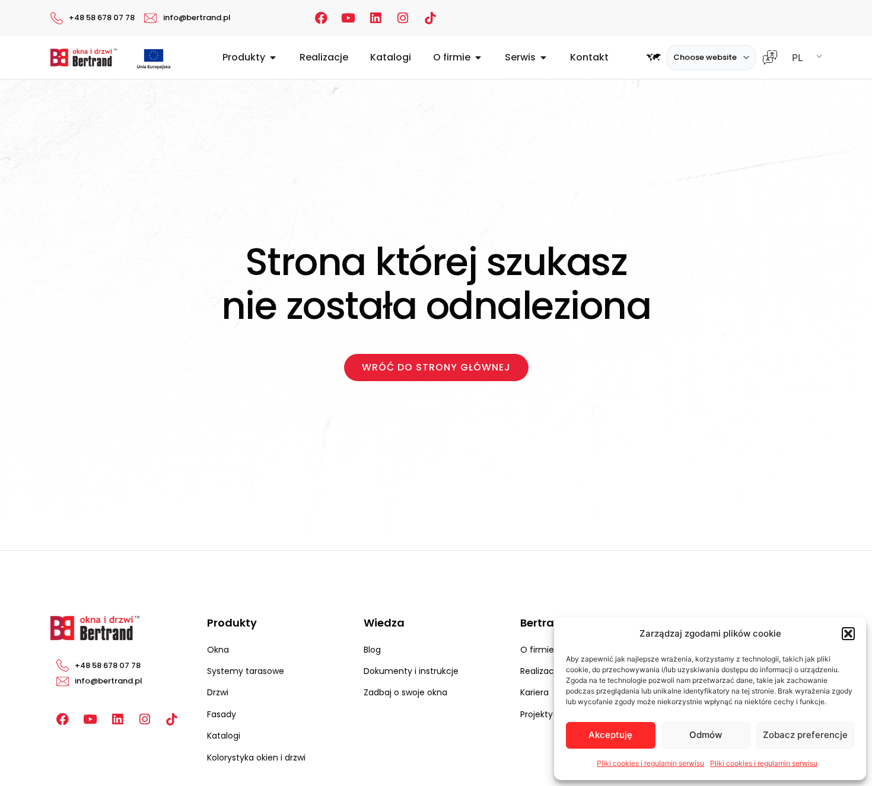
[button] (848, 634)
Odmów (705, 734)
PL (797, 57)
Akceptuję (610, 734)
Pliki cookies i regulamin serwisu (650, 763)
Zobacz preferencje (805, 734)
